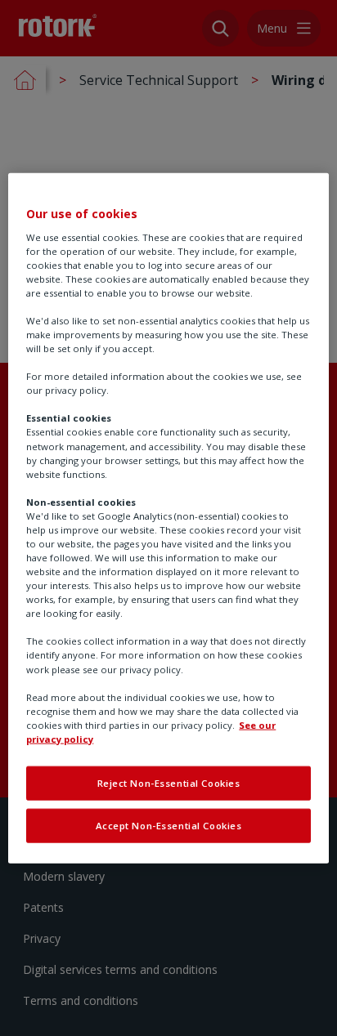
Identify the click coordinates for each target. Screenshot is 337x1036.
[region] (168, 518)
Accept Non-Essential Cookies (169, 825)
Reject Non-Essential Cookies (168, 783)
